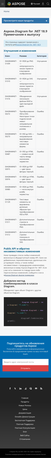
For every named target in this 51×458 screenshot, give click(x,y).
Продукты (25, 401)
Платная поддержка (24, 424)
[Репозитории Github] (36, 388)
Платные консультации (25, 428)
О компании (25, 439)
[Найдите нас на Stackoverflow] (25, 388)
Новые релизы (25, 405)
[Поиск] (48, 3)
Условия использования (33, 454)
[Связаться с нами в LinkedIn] (20, 388)
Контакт (43, 454)
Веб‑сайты (24, 435)
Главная (24, 398)
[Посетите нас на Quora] (31, 388)
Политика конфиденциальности (15, 454)
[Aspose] (16, 3)
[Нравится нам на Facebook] (10, 388)
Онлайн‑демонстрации (25, 416)
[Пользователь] (42, 3)
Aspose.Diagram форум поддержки (19, 275)
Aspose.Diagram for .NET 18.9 (28, 44)
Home (6, 11)
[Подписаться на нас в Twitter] (15, 388)
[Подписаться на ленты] (41, 388)
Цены (25, 409)
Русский (36, 4)
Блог (25, 431)
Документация (25, 413)
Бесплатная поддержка (25, 420)
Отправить (25, 368)
